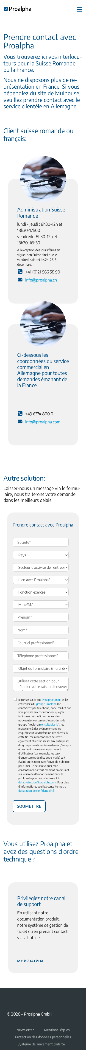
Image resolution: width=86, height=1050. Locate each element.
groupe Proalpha (46, 704)
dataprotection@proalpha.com (37, 782)
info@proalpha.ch (41, 279)
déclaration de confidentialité (36, 790)
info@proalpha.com (42, 421)
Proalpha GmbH (51, 699)
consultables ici (49, 724)
